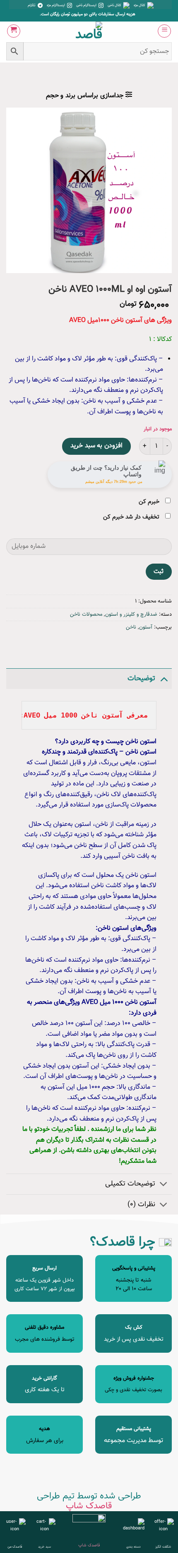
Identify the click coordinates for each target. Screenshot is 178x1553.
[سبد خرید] (13, 31)
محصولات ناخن (86, 614)
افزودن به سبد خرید (96, 446)
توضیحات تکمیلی (130, 1183)
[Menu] (164, 31)
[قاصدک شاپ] (89, 31)
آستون (145, 627)
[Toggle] (164, 678)
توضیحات (141, 678)
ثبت (159, 571)
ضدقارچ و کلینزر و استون (131, 614)
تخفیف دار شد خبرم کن (132, 517)
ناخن (131, 627)
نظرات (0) (141, 1204)
